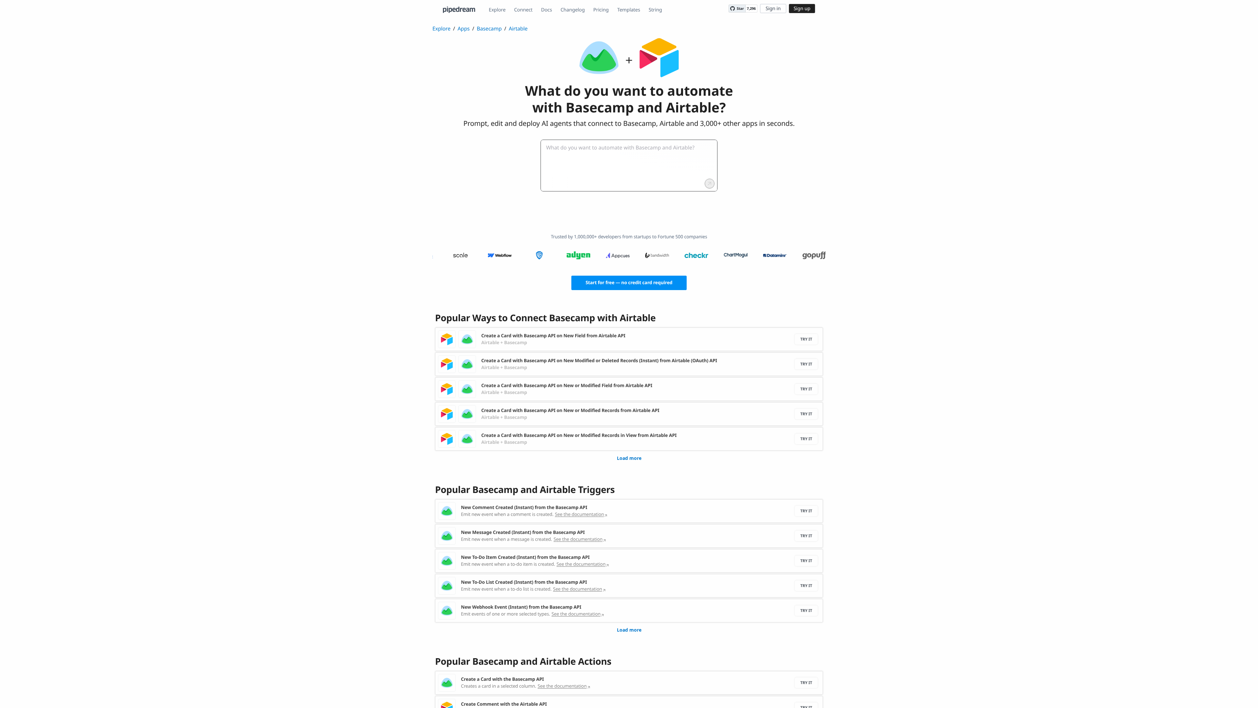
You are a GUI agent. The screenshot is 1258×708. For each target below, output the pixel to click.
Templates (628, 10)
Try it (806, 339)
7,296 (751, 8)
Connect (523, 10)
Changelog (573, 10)
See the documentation (579, 514)
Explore (497, 10)
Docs (546, 10)
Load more (629, 458)
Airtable (518, 28)
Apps (464, 28)
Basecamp (489, 28)
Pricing (601, 10)
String (655, 10)
